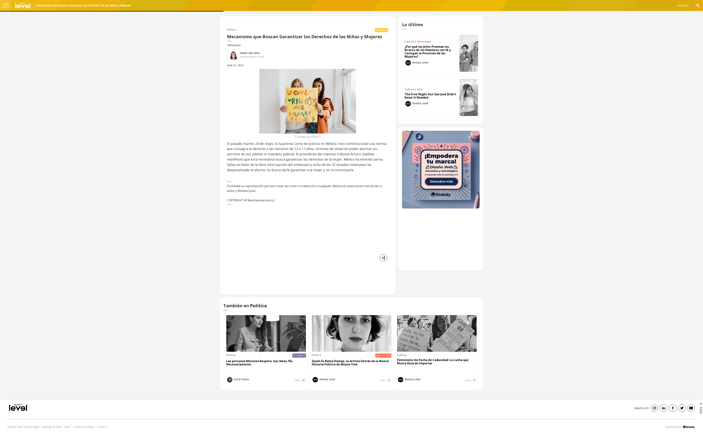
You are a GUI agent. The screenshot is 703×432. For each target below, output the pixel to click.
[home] (23, 5)
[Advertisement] (441, 241)
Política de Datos (84, 427)
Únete (101, 427)
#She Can (381, 30)
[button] (5, 5)
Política (231, 29)
